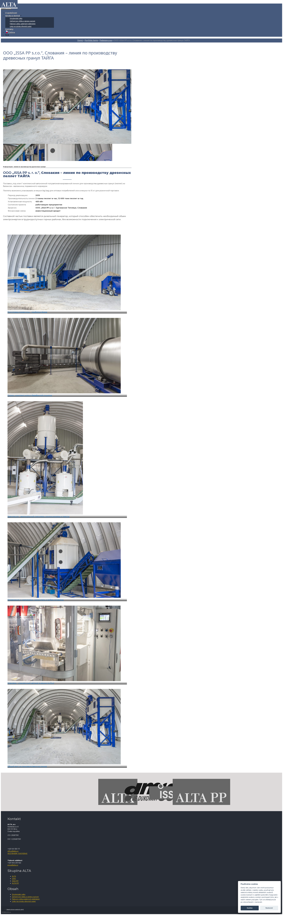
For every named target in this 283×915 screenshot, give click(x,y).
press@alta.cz (13, 865)
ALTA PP (15, 883)
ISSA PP (15, 881)
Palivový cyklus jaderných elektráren (22, 24)
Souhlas (249, 908)
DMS (14, 879)
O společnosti (11, 13)
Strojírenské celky (16, 18)
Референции (106, 40)
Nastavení (269, 908)
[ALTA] (9, 7)
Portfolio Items (91, 40)
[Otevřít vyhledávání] (7, 35)
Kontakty (9, 29)
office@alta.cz (13, 851)
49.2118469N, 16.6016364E (17, 853)
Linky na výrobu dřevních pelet (21, 26)
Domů (80, 40)
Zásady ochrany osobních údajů (15, 909)
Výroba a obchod (12, 15)
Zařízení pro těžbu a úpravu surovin (22, 21)
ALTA (14, 876)
